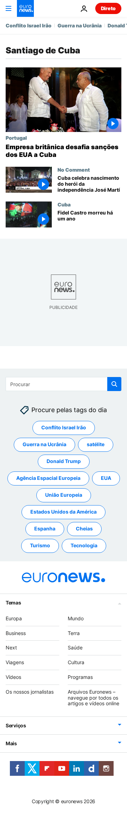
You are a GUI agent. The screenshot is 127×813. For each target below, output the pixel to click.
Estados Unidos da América (63, 512)
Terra (74, 633)
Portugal (16, 137)
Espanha (44, 528)
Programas (80, 677)
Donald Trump (64, 461)
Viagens (15, 662)
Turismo (40, 545)
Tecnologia (84, 545)
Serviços (16, 725)
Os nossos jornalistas (30, 691)
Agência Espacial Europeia (48, 478)
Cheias (84, 528)
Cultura (76, 662)
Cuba (64, 204)
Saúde (75, 647)
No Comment (74, 169)
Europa (14, 618)
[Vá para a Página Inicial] (25, 8)
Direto (108, 8)
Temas (13, 602)
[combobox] (63, 384)
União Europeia (63, 495)
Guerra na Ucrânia (80, 25)
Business (16, 633)
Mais (11, 743)
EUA (106, 478)
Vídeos (13, 677)
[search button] (114, 384)
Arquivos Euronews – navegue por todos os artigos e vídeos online (93, 697)
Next (11, 647)
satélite (95, 444)
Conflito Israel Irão (29, 25)
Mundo (76, 618)
